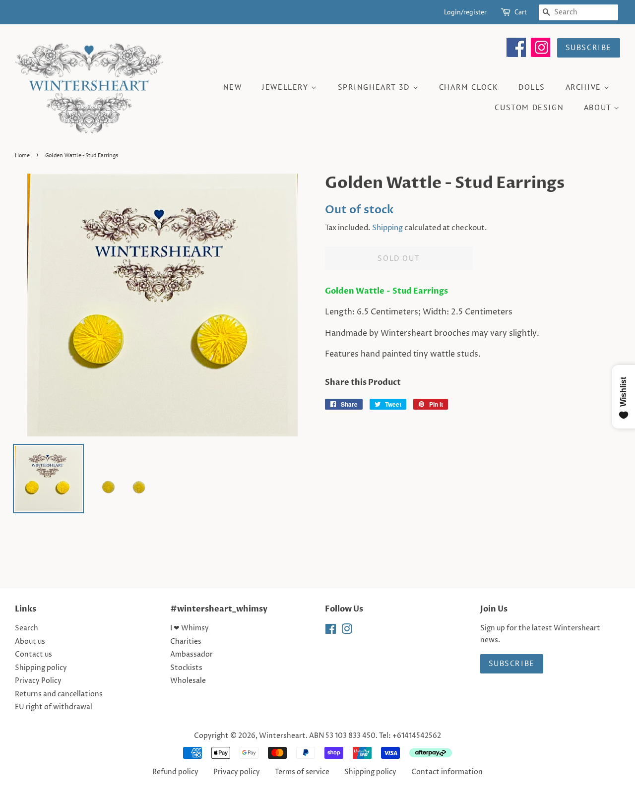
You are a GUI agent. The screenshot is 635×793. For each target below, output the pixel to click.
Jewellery (286, 87)
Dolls (531, 87)
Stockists (186, 668)
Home (22, 155)
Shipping (387, 228)
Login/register (465, 11)
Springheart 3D (375, 87)
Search (26, 628)
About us (30, 641)
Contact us (33, 654)
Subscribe (589, 47)
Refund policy (175, 772)
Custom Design (529, 107)
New (232, 87)
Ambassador (191, 654)
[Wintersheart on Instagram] (540, 54)
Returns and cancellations (59, 694)
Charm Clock (469, 87)
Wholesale (188, 680)
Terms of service (302, 772)
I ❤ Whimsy (189, 628)
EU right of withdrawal (53, 707)
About (599, 107)
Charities (185, 641)
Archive (585, 87)
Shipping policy (41, 668)
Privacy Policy (38, 680)
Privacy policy (236, 772)
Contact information (447, 772)
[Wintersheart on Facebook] (516, 54)
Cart (520, 11)
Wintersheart (282, 736)
